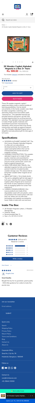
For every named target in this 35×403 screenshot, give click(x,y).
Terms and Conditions (9, 337)
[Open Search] (3, 20)
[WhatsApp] (12, 368)
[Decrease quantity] (29, 396)
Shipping (14, 74)
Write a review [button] (17, 259)
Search (4, 325)
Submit (8, 313)
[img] (6, 270)
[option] (17, 45)
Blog (3, 339)
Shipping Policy (7, 328)
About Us (5, 345)
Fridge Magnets (9, 83)
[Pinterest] (15, 368)
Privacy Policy (6, 331)
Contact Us (5, 342)
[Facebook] (3, 368)
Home (3, 25)
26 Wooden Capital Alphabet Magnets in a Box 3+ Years (16, 27)
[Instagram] (9, 368)
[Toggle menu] (3, 14)
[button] (6, 81)
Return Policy (6, 334)
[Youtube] (6, 368)
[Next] (33, 62)
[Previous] (2, 62)
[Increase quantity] (32, 396)
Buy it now (17, 99)
